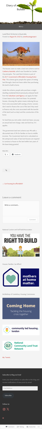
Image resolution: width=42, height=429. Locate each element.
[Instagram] (4, 409)
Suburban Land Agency (17, 96)
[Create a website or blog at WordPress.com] (3, 418)
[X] (7, 409)
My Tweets (6, 357)
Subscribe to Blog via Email (11, 375)
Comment (32, 219)
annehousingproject (29, 37)
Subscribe (8, 395)
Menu (21, 27)
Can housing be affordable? (13, 184)
